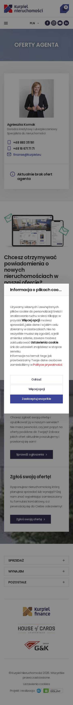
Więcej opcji (37, 389)
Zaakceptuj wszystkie (36, 399)
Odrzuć (36, 379)
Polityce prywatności (47, 364)
